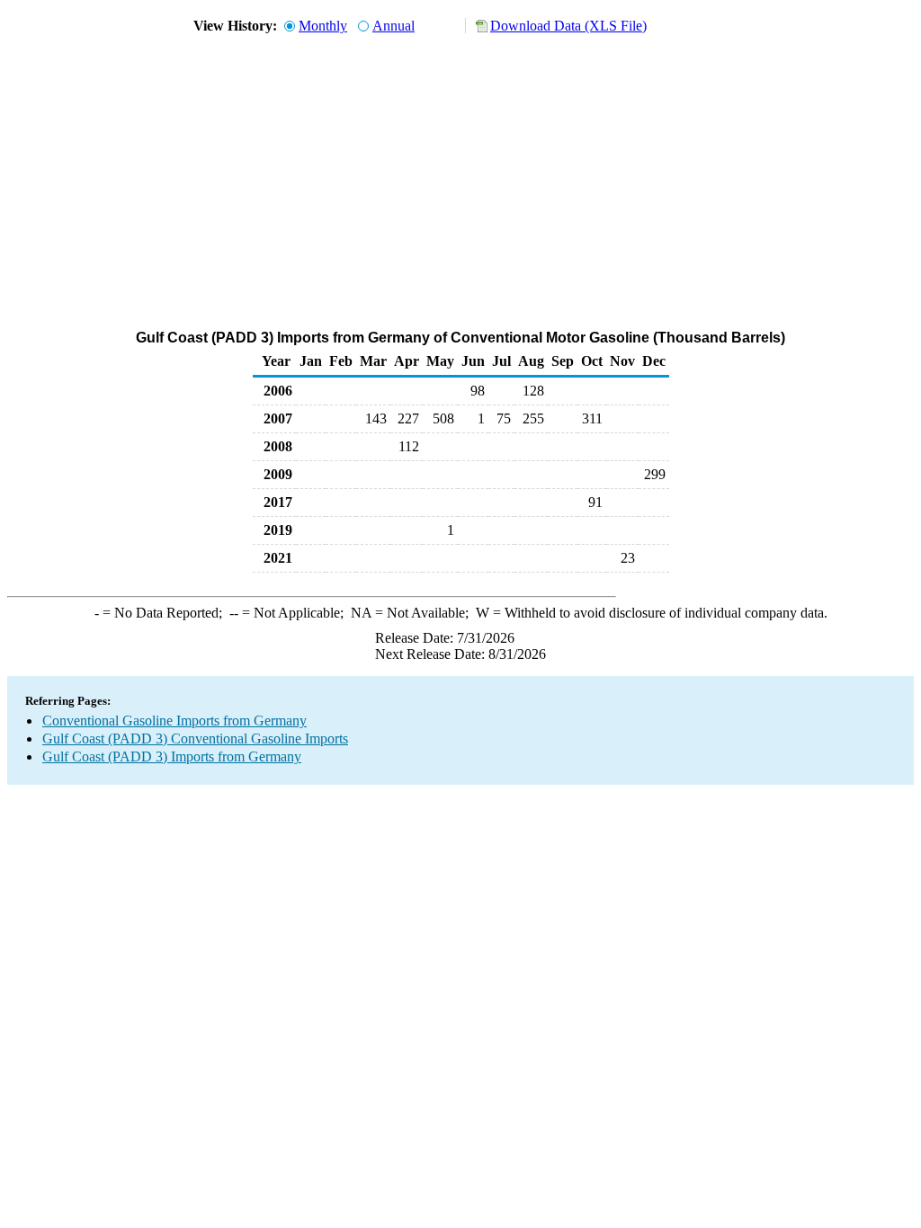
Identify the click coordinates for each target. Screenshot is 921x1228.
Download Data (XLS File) (568, 25)
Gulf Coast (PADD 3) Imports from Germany (171, 756)
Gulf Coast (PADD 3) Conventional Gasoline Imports (195, 738)
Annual (393, 25)
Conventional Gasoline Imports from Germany (174, 720)
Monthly (323, 25)
